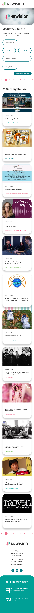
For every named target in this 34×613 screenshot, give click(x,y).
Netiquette (17, 606)
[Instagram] (17, 570)
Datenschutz (5, 606)
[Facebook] (12, 570)
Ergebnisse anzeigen (22, 73)
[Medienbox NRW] (17, 582)
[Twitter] (21, 570)
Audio (25, 50)
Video (9, 50)
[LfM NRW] (17, 590)
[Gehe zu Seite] (32, 80)
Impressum (29, 606)
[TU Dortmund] (17, 599)
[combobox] (17, 42)
